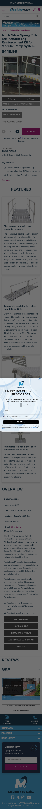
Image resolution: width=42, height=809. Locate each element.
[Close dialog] (40, 379)
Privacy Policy (34, 427)
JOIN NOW (21, 422)
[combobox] (5, 416)
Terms (3, 428)
